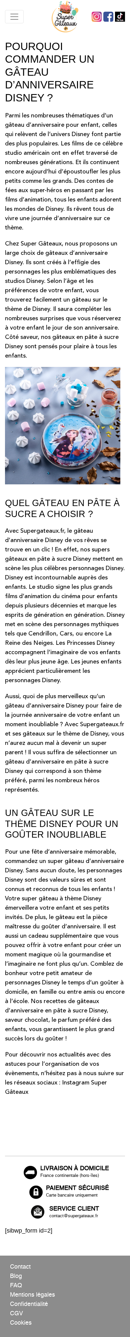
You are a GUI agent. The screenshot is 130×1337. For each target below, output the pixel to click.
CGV (16, 1314)
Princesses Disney (91, 642)
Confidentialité (29, 1304)
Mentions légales (32, 1295)
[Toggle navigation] (14, 16)
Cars (66, 633)
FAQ (16, 1286)
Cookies (21, 1323)
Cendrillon (42, 633)
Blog (16, 1276)
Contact (20, 1267)
